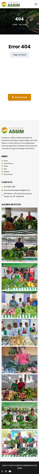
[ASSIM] (11, 4)
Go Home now (21, 97)
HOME (14, 25)
